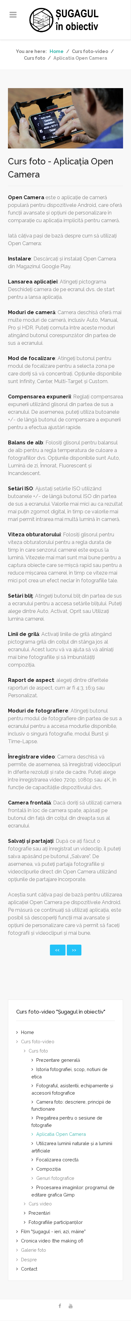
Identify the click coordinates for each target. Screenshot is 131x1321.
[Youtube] (71, 1306)
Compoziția (48, 1169)
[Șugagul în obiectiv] (65, 19)
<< (57, 950)
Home (27, 1032)
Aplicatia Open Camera (61, 1134)
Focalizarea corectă (57, 1159)
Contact (29, 1269)
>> (74, 950)
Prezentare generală (58, 1060)
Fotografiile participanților (56, 1222)
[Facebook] (59, 1306)
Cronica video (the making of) (52, 1240)
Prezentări (39, 1213)
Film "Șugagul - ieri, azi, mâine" (53, 1231)
